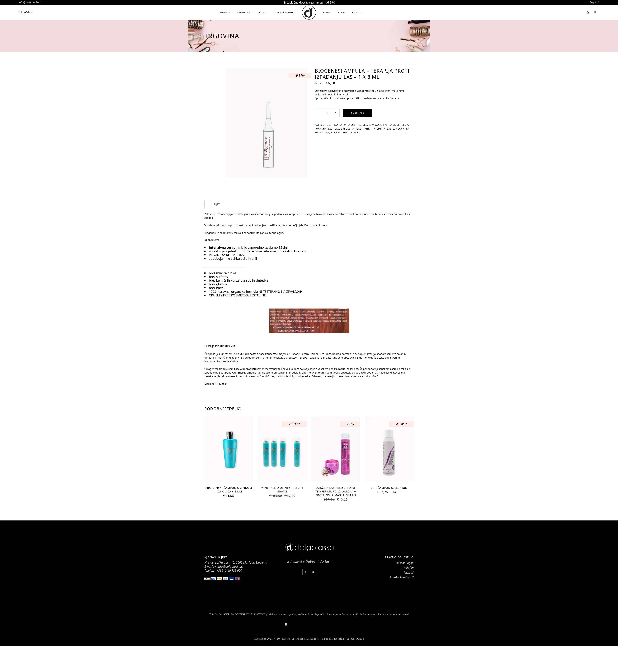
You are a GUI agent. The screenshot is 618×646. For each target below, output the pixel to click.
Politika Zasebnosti (401, 577)
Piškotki (327, 638)
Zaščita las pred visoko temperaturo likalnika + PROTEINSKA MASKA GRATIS (335, 491)
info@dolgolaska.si (30, 2)
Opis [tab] (217, 204)
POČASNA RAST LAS (327, 129)
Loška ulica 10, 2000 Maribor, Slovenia (241, 562)
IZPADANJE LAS (378, 125)
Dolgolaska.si (285, 638)
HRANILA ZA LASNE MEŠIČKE (349, 125)
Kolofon (409, 568)
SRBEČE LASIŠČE (351, 129)
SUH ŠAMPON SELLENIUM (389, 488)
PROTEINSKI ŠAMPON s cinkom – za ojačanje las (228, 489)
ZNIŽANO (355, 133)
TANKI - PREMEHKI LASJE (378, 129)
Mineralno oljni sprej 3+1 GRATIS (282, 489)
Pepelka (303, 357)
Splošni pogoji (355, 638)
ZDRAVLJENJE (339, 133)
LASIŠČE (395, 125)
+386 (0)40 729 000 (229, 570)
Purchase (357, 113)
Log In (593, 2)
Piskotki (409, 572)
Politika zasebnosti (307, 638)
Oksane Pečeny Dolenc (304, 354)
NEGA (405, 125)
